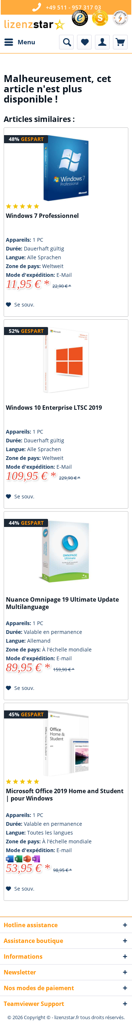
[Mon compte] (102, 42)
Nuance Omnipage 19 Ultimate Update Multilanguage (62, 603)
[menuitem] (19, 42)
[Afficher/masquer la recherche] (66, 42)
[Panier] (120, 42)
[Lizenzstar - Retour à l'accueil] (34, 24)
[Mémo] (84, 42)
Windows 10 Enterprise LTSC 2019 (54, 408)
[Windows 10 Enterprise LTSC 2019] (66, 360)
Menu (26, 42)
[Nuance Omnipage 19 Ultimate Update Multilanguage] (66, 552)
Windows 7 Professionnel (42, 216)
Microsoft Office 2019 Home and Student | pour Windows (65, 794)
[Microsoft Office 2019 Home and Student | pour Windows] (66, 743)
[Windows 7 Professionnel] (66, 168)
